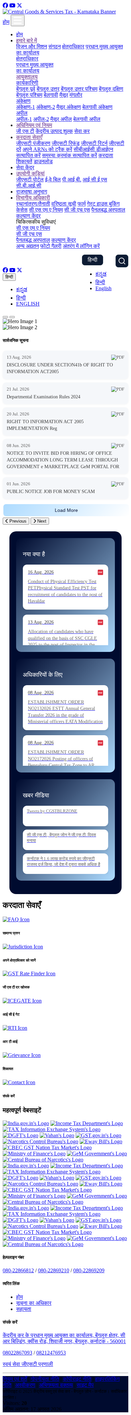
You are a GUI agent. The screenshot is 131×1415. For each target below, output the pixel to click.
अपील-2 (41, 119)
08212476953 (51, 1353)
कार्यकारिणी (27, 83)
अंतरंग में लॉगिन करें (81, 246)
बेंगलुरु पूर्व (25, 89)
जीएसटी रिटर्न (94, 143)
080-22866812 (18, 1270)
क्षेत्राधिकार (73, 46)
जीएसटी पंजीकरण (33, 143)
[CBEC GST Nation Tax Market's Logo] (47, 1147)
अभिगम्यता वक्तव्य (56, 1385)
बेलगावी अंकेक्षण (97, 107)
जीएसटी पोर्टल (30, 179)
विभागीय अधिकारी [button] (33, 198)
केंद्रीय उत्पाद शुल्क (54, 131)
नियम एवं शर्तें (15, 1379)
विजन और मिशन (31, 46)
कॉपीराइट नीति (77, 1379)
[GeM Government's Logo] (97, 1153)
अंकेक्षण (23, 101)
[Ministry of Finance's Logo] (34, 1153)
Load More (66, 510)
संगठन (54, 46)
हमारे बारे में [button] (26, 40)
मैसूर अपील (61, 119)
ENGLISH (28, 304)
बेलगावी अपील (86, 119)
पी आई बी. (71, 179)
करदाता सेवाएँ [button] (29, 137)
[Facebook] (5, 5)
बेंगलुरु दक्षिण (111, 89)
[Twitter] (19, 5)
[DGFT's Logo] (20, 1135)
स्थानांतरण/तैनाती (33, 204)
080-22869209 (88, 1270)
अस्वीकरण (25, 1385)
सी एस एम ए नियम (46, 210)
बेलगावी (51, 95)
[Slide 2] (12, 317)
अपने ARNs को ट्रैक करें (47, 149)
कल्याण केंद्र (28, 216)
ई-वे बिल (53, 179)
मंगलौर (76, 95)
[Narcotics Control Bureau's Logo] (40, 1141)
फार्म (82, 204)
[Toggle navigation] (18, 20)
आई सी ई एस (95, 179)
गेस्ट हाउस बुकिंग (103, 204)
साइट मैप (85, 1385)
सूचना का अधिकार (33, 1303)
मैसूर (63, 95)
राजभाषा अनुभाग (31, 191)
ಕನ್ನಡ (100, 274)
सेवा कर (82, 131)
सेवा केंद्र (25, 167)
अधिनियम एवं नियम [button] (34, 125)
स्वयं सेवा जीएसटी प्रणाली (28, 1364)
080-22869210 (53, 1270)
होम (6, 22)
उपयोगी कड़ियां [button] (30, 173)
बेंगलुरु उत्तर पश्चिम (79, 89)
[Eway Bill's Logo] (101, 1141)
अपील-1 (24, 119)
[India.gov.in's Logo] (26, 1123)
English (103, 288)
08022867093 (17, 1353)
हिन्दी (92, 260)
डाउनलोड (43, 161)
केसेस (22, 210)
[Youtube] (12, 5)
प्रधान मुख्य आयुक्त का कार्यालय (34, 68)
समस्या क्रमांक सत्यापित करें (69, 155)
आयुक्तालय (27, 77)
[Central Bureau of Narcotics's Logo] (43, 1159)
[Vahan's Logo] (57, 1135)
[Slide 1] (5, 317)
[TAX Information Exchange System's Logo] (51, 1129)
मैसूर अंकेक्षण (68, 107)
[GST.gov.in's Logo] (98, 1135)
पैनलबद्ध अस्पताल (108, 210)
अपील (22, 113)
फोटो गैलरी (50, 246)
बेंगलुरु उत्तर (48, 89)
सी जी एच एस (77, 210)
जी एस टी (25, 131)
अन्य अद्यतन (27, 246)
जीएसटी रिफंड (66, 143)
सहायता (23, 1309)
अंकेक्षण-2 (45, 107)
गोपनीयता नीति (45, 1379)
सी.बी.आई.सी (28, 185)
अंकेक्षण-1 (25, 107)
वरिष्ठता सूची (63, 204)
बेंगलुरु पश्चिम (29, 95)
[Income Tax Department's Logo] (86, 1123)
